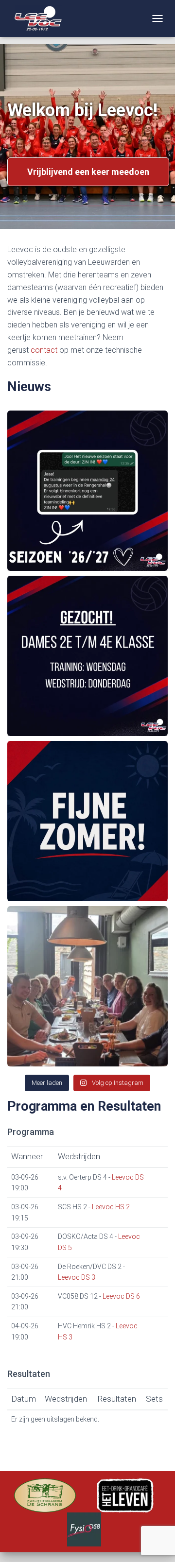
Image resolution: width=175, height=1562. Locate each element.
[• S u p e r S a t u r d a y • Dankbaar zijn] (87, 986)
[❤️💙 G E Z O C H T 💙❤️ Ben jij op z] (87, 656)
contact (44, 350)
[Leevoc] (38, 18)
